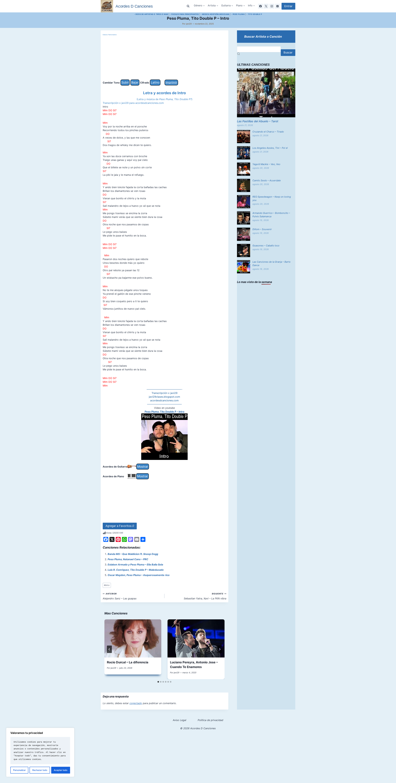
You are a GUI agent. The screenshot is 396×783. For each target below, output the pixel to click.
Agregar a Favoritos (119, 525)
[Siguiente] (219, 649)
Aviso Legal (179, 720)
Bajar (134, 82)
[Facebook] (260, 6)
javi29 (189, 24)
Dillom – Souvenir (262, 229)
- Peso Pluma (238, 14)
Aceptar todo (60, 770)
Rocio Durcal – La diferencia (127, 662)
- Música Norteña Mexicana (215, 14)
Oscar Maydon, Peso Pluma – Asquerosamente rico (139, 575)
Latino (155, 82)
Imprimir (171, 82)
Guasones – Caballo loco (265, 245)
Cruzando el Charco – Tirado (268, 131)
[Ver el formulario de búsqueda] (188, 6)
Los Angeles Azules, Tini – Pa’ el (270, 147)
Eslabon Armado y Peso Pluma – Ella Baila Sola (135, 564)
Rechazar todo (39, 770)
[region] (40, 752)
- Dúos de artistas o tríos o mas (151, 14)
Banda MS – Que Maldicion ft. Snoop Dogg (133, 554)
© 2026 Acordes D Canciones (198, 728)
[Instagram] (271, 6)
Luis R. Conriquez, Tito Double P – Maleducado (136, 569)
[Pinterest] (277, 6)
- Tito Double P (254, 14)
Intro (107, 585)
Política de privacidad (210, 720)
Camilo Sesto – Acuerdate (266, 180)
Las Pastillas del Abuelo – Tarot (257, 121)
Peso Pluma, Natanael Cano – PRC (128, 559)
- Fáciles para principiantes (184, 14)
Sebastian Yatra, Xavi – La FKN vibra (205, 596)
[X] (266, 6)
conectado (135, 703)
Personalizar (19, 770)
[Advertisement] (164, 57)
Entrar (288, 6)
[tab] (158, 682)
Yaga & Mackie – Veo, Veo (266, 164)
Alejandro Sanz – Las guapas (119, 596)
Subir (125, 82)
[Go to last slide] (109, 649)
